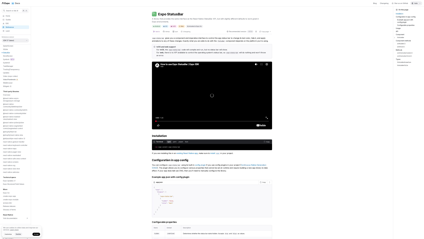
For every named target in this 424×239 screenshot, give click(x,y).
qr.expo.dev (7, 203)
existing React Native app (187, 153)
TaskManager (8, 66)
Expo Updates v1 (9, 181)
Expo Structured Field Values (13, 184)
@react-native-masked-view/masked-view (12, 118)
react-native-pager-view (12, 152)
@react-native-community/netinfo (15, 110)
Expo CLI (6, 193)
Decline (18, 234)
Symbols (8, 59)
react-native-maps (9, 148)
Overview (6, 95)
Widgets (6, 86)
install (214, 153)
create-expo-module (10, 199)
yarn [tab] (174, 142)
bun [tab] (186, 142)
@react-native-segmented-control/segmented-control (13, 127)
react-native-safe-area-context (14, 159)
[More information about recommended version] (256, 31)
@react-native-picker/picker (13, 122)
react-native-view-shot (11, 169)
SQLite (5, 49)
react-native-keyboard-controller (15, 145)
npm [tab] (169, 142)
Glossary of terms (9, 210)
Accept (36, 234)
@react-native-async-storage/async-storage (11, 99)
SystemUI (6, 63)
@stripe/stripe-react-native (13, 138)
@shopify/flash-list (9, 132)
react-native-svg (9, 165)
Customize (8, 234)
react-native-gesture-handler (13, 142)
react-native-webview (11, 172)
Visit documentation (10, 218)
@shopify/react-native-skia (13, 135)
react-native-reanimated (12, 155)
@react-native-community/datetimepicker (12, 105)
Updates (6, 73)
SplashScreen (8, 46)
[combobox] (416, 3)
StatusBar (6, 53)
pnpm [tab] (181, 142)
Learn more (14, 230)
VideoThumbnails (8, 80)
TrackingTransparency (11, 69)
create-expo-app (9, 196)
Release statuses (9, 206)
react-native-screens (10, 162)
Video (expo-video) (10, 76)
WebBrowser (8, 83)
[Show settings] (269, 182)
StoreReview (7, 56)
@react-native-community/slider (14, 113)
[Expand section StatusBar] (394, 37)
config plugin (200, 165)
